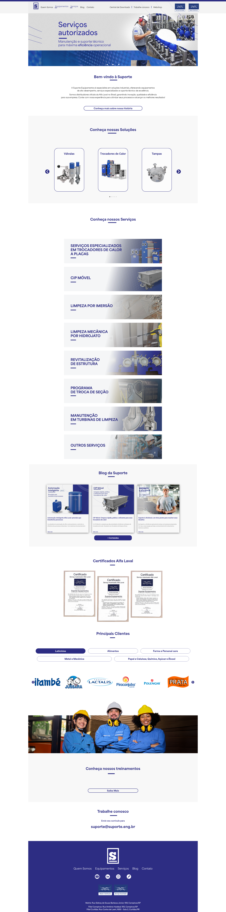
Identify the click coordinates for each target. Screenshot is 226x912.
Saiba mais (50, 531)
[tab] (60, 651)
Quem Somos (47, 7)
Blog (82, 7)
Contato (90, 7)
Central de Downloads (120, 7)
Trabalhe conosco (141, 7)
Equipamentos (61, 6)
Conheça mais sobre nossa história (113, 108)
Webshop (157, 7)
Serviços (74, 6)
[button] (107, 64)
